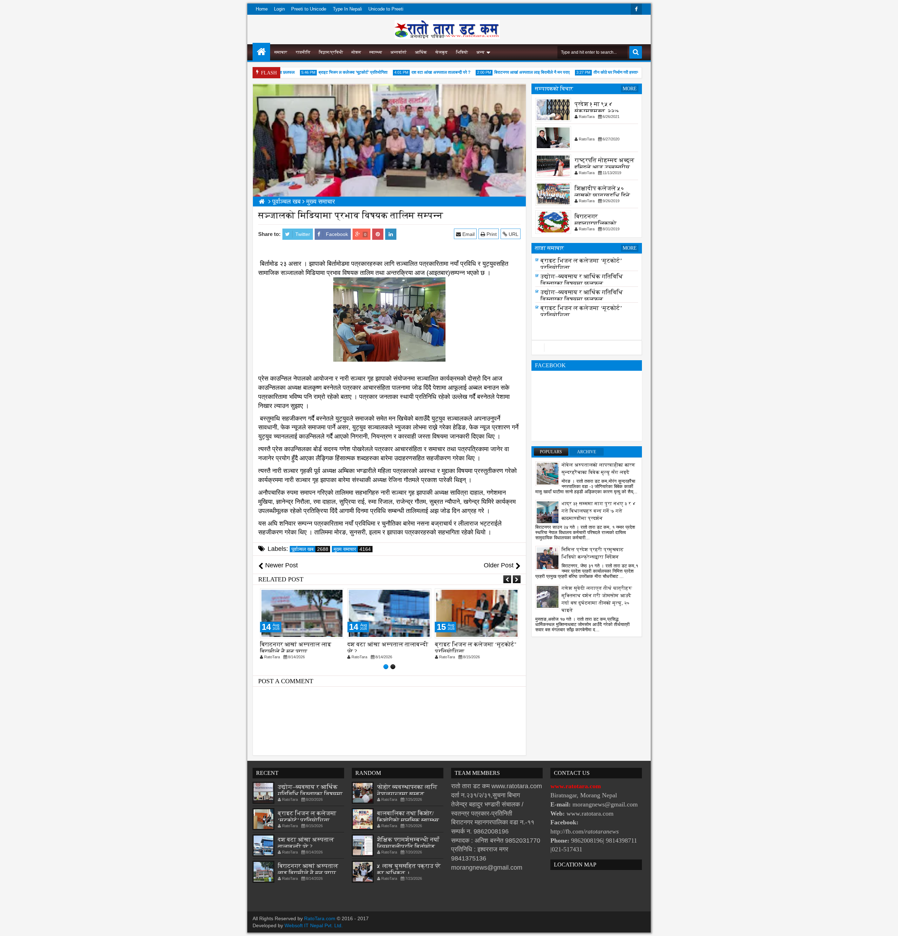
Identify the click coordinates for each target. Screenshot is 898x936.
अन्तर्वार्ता (398, 52)
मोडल (356, 52)
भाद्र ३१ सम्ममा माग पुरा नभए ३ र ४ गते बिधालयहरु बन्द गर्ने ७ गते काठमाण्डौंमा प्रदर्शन (599, 511)
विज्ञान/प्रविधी (331, 52)
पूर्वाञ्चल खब (309, 549)
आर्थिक (421, 52)
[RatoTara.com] (261, 51)
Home (262, 9)
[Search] (635, 52)
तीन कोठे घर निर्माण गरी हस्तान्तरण (605, 72)
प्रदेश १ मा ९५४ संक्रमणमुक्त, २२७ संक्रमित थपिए (597, 111)
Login (279, 9)
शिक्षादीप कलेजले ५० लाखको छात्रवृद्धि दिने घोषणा (602, 195)
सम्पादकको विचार (554, 89)
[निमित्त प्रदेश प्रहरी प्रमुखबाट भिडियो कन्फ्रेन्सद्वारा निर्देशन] (547, 558)
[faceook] (587, 348)
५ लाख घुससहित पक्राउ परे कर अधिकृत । (409, 869)
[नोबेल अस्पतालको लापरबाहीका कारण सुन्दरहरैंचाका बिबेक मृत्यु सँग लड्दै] (547, 473)
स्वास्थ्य (375, 52)
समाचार (280, 52)
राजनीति (303, 52)
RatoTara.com (319, 918)
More (630, 88)
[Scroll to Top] (887, 925)
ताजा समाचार (549, 248)
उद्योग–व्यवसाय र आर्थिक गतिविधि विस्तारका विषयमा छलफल (582, 282)
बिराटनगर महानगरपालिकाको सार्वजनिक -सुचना (596, 223)
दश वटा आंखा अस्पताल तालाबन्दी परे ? (426, 72)
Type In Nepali (347, 9)
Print (491, 234)
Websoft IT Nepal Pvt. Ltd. (313, 925)
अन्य (480, 52)
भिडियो (462, 52)
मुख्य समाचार (352, 549)
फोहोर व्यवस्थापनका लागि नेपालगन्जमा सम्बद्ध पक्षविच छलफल (407, 794)
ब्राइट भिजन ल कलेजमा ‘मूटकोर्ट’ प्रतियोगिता (338, 72)
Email (468, 234)
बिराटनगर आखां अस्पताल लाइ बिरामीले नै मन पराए (517, 72)
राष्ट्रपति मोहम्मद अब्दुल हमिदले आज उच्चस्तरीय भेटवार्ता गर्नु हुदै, (604, 167)
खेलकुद (441, 52)
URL (512, 234)
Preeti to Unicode (308, 9)
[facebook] (636, 9)
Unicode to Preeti (385, 9)
